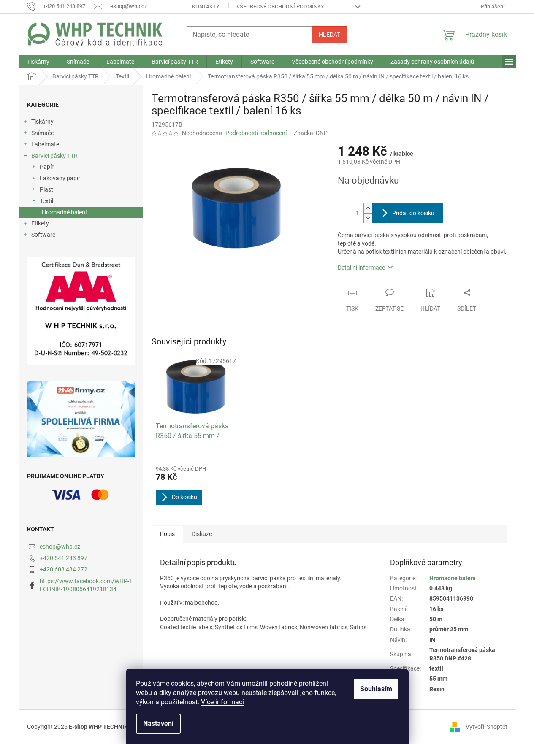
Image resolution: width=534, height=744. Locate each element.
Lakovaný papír (60, 178)
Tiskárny (42, 121)
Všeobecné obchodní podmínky (280, 6)
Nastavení (158, 724)
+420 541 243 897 (63, 558)
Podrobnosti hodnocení (256, 133)
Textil (46, 200)
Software (43, 234)
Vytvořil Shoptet (486, 726)
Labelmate (45, 144)
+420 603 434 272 (63, 569)
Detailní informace (361, 267)
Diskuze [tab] (202, 533)
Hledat (329, 34)
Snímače (42, 133)
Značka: (311, 133)
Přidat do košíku (413, 213)
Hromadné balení (64, 212)
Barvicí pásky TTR (54, 155)
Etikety (40, 223)
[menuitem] (38, 61)
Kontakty (206, 6)
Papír (47, 166)
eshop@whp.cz (60, 546)
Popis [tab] (167, 533)
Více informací (222, 702)
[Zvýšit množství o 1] (367, 208)
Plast (46, 189)
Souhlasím (376, 689)
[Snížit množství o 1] (367, 218)
